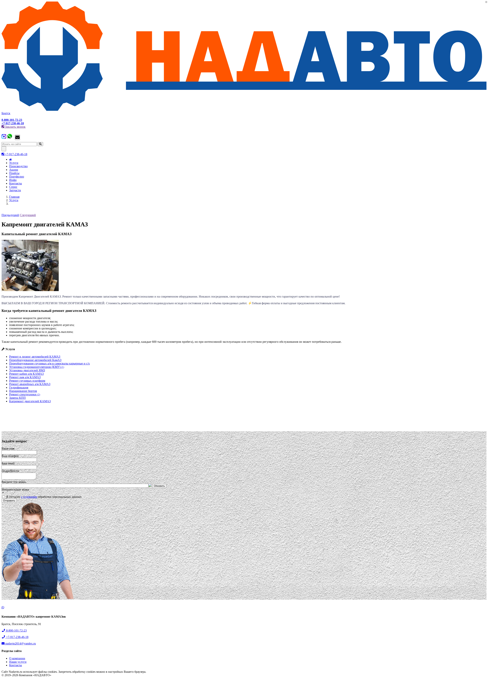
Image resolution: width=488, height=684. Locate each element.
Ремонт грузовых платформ (27, 380)
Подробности (10, 470)
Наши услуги (17, 661)
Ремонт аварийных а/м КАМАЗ (29, 384)
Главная (14, 196)
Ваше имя (8, 448)
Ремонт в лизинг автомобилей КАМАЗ (34, 356)
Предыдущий (10, 215)
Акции (13, 169)
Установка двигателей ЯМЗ (27, 370)
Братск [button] (6, 113)
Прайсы (14, 173)
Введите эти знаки (14, 482)
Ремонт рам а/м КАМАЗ (25, 377)
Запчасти (15, 190)
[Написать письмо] (17, 137)
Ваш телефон (10, 456)
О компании (17, 658)
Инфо (13, 180)
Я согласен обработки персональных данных (43, 496)
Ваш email (8, 463)
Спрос (13, 186)
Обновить (159, 485)
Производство (18, 166)
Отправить (9, 500)
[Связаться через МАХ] (4, 137)
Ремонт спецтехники (24, 394)
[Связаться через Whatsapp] (9, 137)
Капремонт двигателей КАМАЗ (30, 401)
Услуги (13, 162)
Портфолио (16, 176)
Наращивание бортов (23, 391)
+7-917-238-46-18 (15, 154)
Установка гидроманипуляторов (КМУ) (36, 367)
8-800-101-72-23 (16, 630)
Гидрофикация (18, 387)
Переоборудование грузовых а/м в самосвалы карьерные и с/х (49, 363)
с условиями (29, 496)
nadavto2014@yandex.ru (20, 643)
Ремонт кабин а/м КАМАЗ (26, 373)
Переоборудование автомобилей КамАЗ (35, 360)
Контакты (15, 183)
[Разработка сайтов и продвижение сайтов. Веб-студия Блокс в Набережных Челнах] (11, 680)
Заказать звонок (15, 126)
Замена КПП (17, 397)
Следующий (28, 215)
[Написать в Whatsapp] (244, 607)
